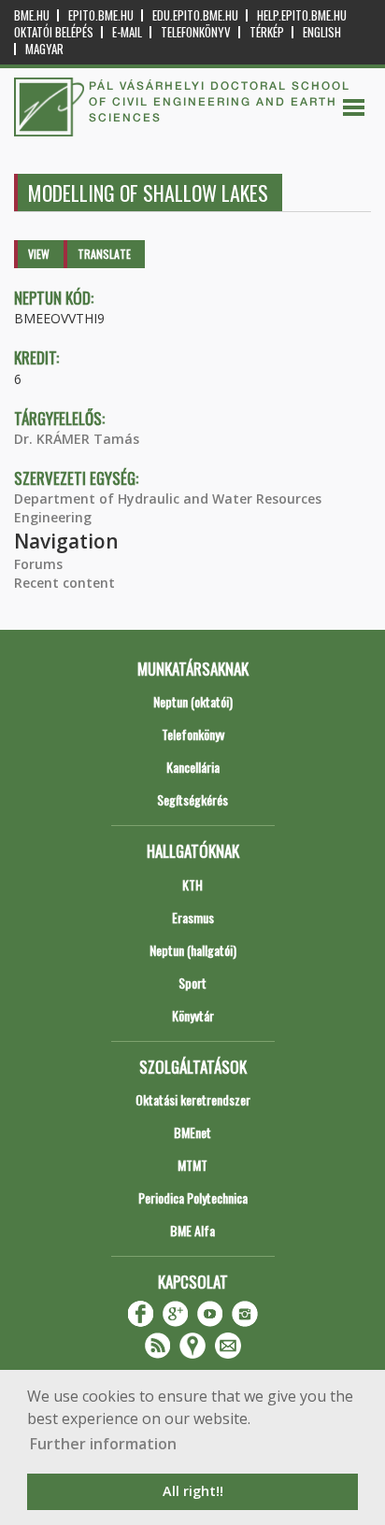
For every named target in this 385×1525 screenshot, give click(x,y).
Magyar (44, 49)
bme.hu (32, 15)
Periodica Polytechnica (193, 1197)
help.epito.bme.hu (302, 15)
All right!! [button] (193, 1491)
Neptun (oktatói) (193, 701)
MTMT (192, 1165)
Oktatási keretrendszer (192, 1099)
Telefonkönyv (196, 32)
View (39, 254)
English (322, 32)
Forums (38, 564)
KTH (192, 884)
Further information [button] (103, 1443)
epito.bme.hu (101, 15)
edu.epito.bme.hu (195, 15)
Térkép (267, 32)
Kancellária (193, 767)
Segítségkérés (192, 799)
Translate (104, 254)
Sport (192, 982)
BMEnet (192, 1132)
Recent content (64, 582)
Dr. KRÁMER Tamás (76, 439)
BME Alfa (192, 1230)
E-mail (127, 32)
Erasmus (193, 917)
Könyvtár (193, 1015)
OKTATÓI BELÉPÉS (53, 32)
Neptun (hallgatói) (193, 950)
